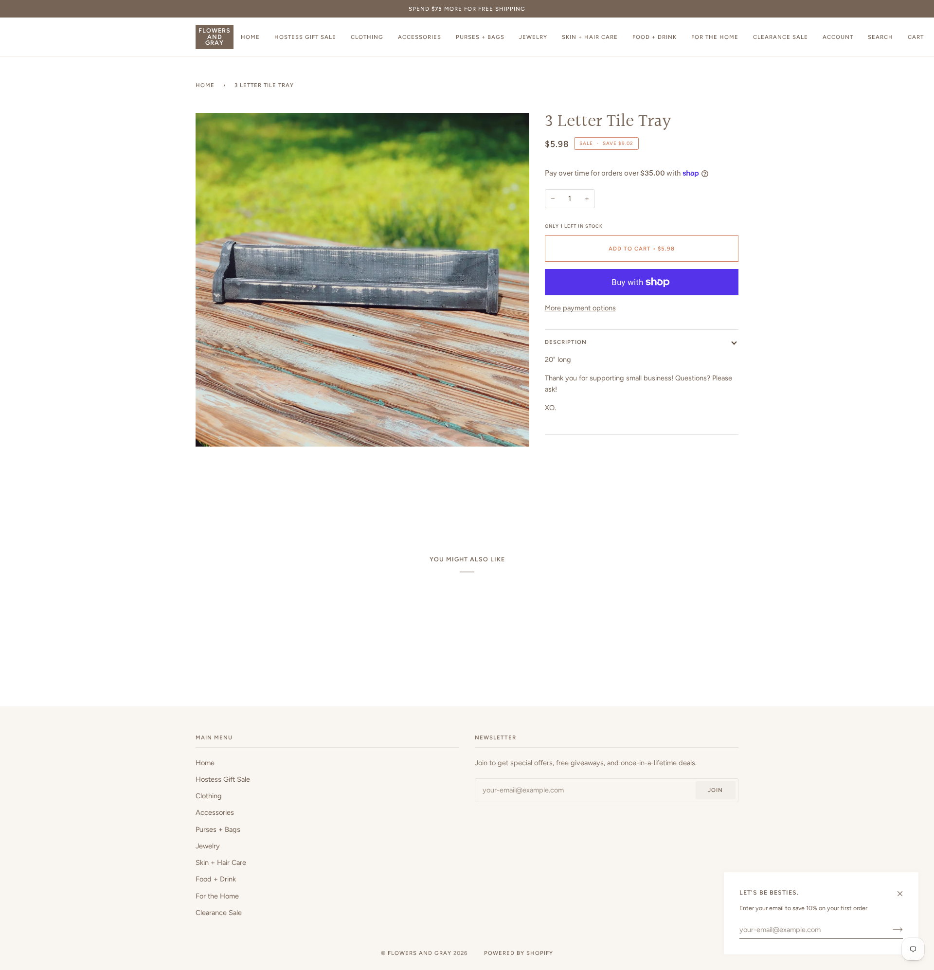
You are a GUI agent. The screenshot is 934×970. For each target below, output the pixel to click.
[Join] (890, 929)
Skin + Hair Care (221, 862)
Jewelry (208, 846)
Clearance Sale (219, 912)
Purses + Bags (218, 829)
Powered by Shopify (518, 953)
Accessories (215, 812)
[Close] (904, 889)
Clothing (209, 795)
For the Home (217, 896)
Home (205, 85)
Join (715, 790)
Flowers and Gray (419, 953)
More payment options (580, 308)
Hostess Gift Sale (223, 779)
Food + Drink (216, 879)
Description (566, 342)
